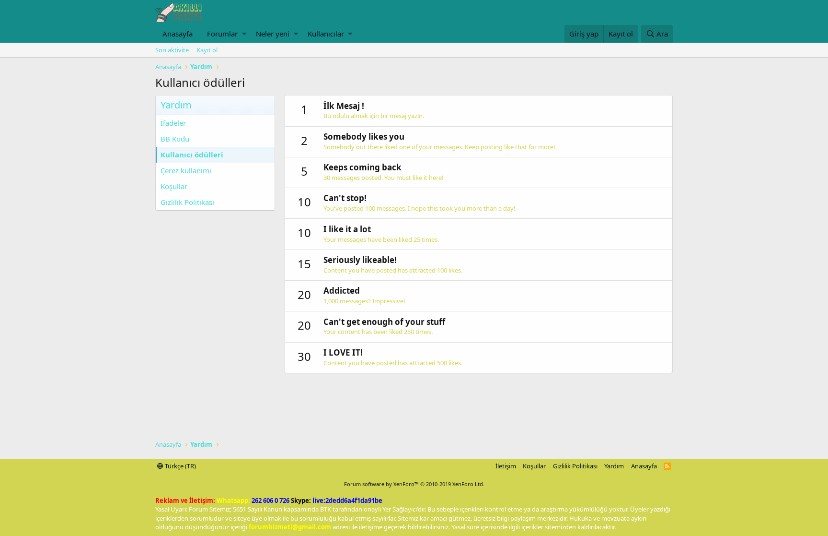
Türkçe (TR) (179, 466)
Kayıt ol (207, 50)
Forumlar (222, 33)
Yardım (614, 466)
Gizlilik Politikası (187, 202)
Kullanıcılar (326, 33)
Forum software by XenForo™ (414, 484)
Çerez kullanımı (186, 170)
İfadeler (173, 123)
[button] (244, 34)
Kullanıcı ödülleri (192, 154)
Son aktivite (172, 50)
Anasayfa (177, 33)
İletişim (505, 466)
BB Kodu (175, 138)
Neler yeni (272, 33)
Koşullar (174, 186)
